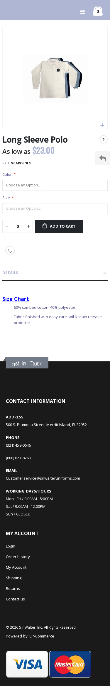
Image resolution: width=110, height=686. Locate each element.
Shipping (14, 577)
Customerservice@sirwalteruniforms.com (43, 478)
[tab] (55, 273)
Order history (18, 556)
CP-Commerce (42, 636)
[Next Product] (103, 139)
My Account (16, 567)
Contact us (15, 599)
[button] (102, 126)
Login (10, 546)
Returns (13, 588)
